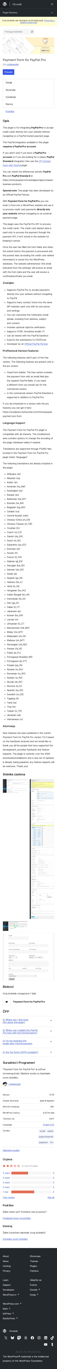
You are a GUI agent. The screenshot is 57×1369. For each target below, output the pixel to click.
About (6, 1256)
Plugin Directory (10, 12)
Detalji (9, 82)
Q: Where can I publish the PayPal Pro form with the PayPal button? (20, 1031)
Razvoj (9, 104)
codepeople (13, 64)
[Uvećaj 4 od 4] (50, 937)
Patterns (34, 1271)
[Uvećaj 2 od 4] (50, 782)
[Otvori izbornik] (52, 4)
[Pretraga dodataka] (32, 32)
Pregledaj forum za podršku (17, 1218)
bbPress (8, 1313)
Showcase (35, 1256)
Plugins (33, 1266)
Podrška (10, 111)
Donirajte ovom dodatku (15, 1239)
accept (42, 1131)
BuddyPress (10, 1318)
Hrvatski (13, 1331)
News (6, 1261)
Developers (8, 1289)
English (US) (48, 1124)
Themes (34, 1261)
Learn (5, 1280)
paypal (50, 1131)
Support (7, 1285)
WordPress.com (12, 1303)
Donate (35, 1289)
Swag (34, 1294)
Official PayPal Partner (36, 344)
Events (33, 1285)
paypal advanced (46, 1137)
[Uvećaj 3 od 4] (23, 925)
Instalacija (11, 97)
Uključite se (36, 1280)
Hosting (7, 1266)
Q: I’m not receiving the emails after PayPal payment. (18, 1042)
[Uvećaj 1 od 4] (23, 782)
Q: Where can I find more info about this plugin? (15, 1021)
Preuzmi (8, 72)
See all (51, 1197)
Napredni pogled (11, 1150)
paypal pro (43, 1142)
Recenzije (10, 90)
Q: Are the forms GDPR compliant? (20, 1052)
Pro (51, 1142)
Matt (7, 1308)
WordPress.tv (11, 1294)
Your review (9, 1197)
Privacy (6, 1271)
